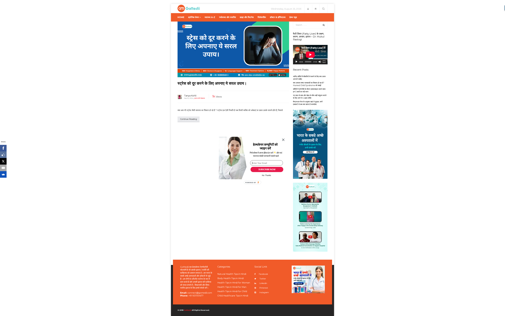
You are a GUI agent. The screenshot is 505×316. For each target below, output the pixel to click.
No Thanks (266, 175)
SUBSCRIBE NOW (266, 169)
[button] (265, 146)
